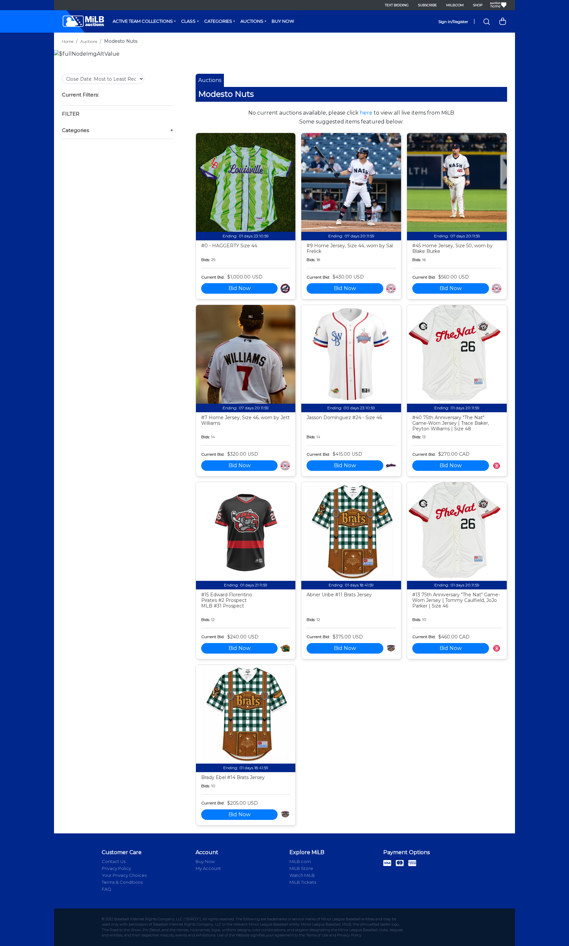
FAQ (106, 889)
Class (188, 21)
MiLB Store (301, 868)
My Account (208, 868)
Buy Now (283, 21)
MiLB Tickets (302, 882)
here (366, 113)
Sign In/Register (453, 21)
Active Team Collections (143, 21)
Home (67, 41)
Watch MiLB (302, 875)
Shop (477, 5)
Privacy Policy (116, 868)
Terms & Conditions (122, 882)
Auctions (251, 21)
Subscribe (427, 5)
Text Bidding (397, 5)
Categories (218, 21)
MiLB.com (455, 5)
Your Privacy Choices (124, 875)
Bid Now (240, 288)
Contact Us (113, 861)
